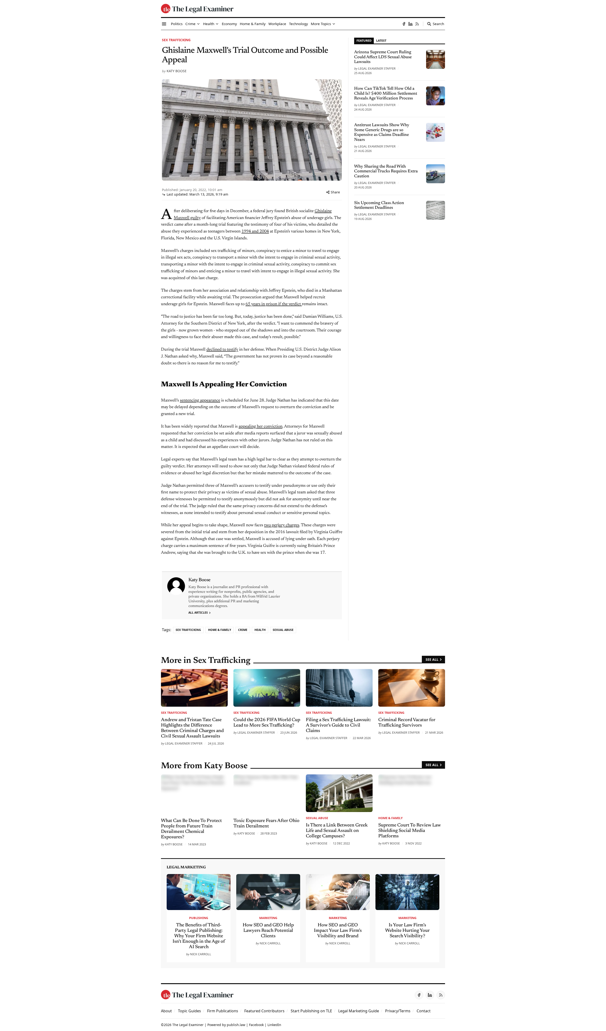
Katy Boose (177, 71)
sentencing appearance (200, 400)
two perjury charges (281, 525)
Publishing (198, 918)
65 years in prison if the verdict (273, 304)
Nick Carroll (200, 954)
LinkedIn (274, 1024)
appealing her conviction (260, 426)
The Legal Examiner (188, 1024)
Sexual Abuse (283, 630)
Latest (381, 40)
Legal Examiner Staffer (377, 68)
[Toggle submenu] (198, 24)
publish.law (236, 1024)
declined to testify (222, 350)
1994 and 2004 (255, 231)
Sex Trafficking (176, 40)
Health (260, 630)
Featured (363, 40)
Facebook (256, 1024)
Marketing (268, 918)
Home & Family (219, 630)
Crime (242, 630)
